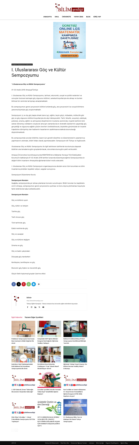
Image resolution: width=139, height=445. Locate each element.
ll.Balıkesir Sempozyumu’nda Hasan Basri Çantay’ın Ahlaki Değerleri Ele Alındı (23, 341)
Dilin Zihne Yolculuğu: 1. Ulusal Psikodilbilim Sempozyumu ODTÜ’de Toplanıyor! (23, 419)
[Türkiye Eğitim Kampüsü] (69, 7)
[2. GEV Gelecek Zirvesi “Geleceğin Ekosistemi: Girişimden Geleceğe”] (23, 380)
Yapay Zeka (78, 17)
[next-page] (16, 430)
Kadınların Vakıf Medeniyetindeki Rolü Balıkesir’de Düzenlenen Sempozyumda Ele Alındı (22, 366)
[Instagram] (32, 307)
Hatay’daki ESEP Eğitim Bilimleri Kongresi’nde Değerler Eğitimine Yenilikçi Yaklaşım (47, 341)
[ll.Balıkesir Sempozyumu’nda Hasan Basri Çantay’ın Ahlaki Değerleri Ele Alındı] (23, 329)
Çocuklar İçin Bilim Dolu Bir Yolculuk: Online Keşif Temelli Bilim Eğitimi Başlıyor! (49, 392)
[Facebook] (14, 284)
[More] (38, 284)
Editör (29, 297)
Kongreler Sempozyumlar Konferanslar (22, 64)
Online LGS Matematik (52, 443)
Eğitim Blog (124, 443)
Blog (88, 17)
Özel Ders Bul (65, 443)
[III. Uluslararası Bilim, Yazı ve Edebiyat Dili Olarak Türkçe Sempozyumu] (75, 407)
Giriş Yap (97, 17)
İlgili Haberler (17, 317)
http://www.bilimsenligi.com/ (35, 300)
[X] (19, 284)
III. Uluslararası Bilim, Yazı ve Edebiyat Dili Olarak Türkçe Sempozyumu (72, 419)
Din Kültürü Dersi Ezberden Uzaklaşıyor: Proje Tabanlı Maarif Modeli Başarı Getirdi (48, 366)
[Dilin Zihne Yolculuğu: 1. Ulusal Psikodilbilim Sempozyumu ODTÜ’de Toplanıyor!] (23, 407)
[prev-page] (13, 430)
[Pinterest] (24, 284)
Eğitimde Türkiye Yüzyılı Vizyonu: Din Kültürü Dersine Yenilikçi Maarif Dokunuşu (75, 366)
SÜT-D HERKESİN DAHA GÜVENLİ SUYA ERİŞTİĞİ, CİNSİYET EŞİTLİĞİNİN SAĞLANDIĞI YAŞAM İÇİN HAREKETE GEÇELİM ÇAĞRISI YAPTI (48, 421)
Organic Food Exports (112, 443)
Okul (57, 17)
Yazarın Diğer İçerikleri (34, 317)
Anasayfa (47, 17)
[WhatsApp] (28, 284)
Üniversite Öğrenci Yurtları (79, 443)
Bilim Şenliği (100, 443)
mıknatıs (91, 443)
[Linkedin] (36, 307)
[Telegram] (33, 284)
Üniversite (66, 17)
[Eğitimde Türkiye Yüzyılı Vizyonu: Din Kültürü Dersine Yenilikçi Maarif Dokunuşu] (75, 354)
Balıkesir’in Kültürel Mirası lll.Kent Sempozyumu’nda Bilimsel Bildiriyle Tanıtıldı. (74, 341)
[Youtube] (44, 307)
